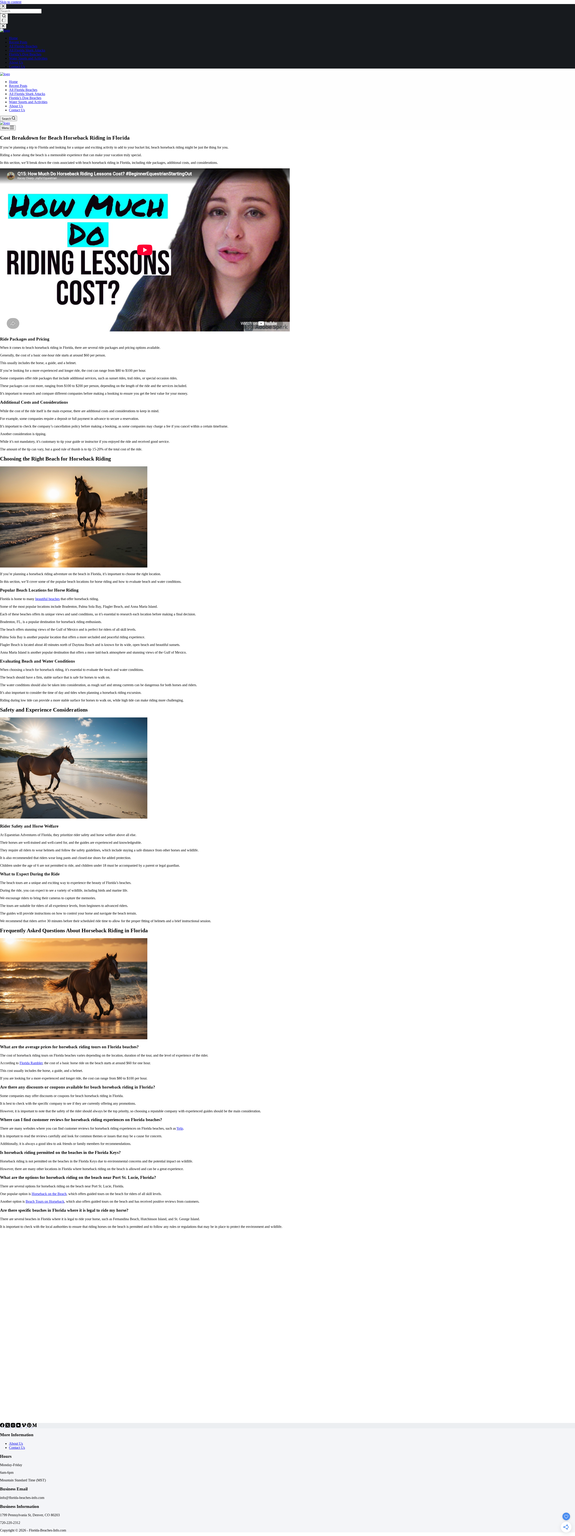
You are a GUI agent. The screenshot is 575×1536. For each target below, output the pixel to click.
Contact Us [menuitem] (17, 66)
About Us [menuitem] (16, 62)
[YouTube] (19, 1426)
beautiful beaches (47, 599)
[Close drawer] (3, 26)
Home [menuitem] (13, 38)
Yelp (180, 1128)
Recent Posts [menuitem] (18, 42)
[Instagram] (13, 1426)
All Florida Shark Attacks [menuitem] (27, 50)
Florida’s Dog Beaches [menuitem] (25, 54)
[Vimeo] (24, 1426)
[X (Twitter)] (8, 1426)
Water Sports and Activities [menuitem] (28, 58)
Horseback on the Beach (49, 1194)
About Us (16, 1443)
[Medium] (34, 1426)
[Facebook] (2, 1426)
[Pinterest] (29, 1426)
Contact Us (17, 1447)
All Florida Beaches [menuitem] (23, 46)
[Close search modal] (3, 6)
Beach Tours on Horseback (45, 1201)
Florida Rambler (31, 1063)
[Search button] (4, 18)
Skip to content (10, 2)
